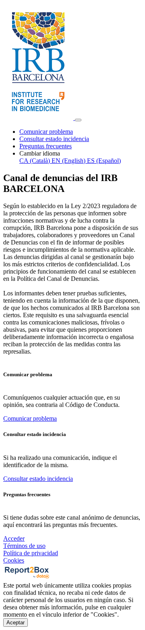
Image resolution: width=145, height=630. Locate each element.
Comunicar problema (46, 131)
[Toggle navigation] (78, 120)
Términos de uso (24, 545)
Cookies (13, 560)
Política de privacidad (30, 553)
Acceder (14, 538)
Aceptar (15, 622)
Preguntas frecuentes (45, 146)
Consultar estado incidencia (54, 138)
